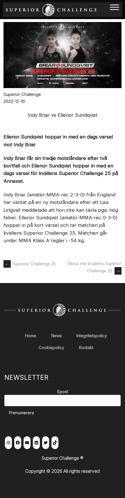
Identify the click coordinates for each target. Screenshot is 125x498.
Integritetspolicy (91, 335)
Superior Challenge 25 (30, 263)
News (56, 335)
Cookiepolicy (51, 347)
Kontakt (86, 347)
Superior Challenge (22, 94)
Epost (62, 391)
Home (30, 335)
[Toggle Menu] (114, 9)
